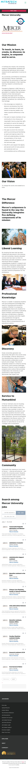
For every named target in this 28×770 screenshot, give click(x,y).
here (23, 761)
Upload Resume (6, 707)
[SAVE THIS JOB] (25, 523)
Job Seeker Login (6, 724)
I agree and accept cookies (14, 767)
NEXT (13, 679)
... (2, 682)
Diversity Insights (6, 729)
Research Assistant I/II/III (17, 652)
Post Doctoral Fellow (15, 666)
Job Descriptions (6, 715)
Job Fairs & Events (6, 722)
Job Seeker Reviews (7, 720)
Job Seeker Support (7, 727)
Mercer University (13, 531)
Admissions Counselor (16, 543)
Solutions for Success (7, 717)
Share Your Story (6, 732)
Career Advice (5, 710)
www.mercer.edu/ (7, 33)
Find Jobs (4, 705)
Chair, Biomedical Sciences (17, 605)
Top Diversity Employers (8, 712)
